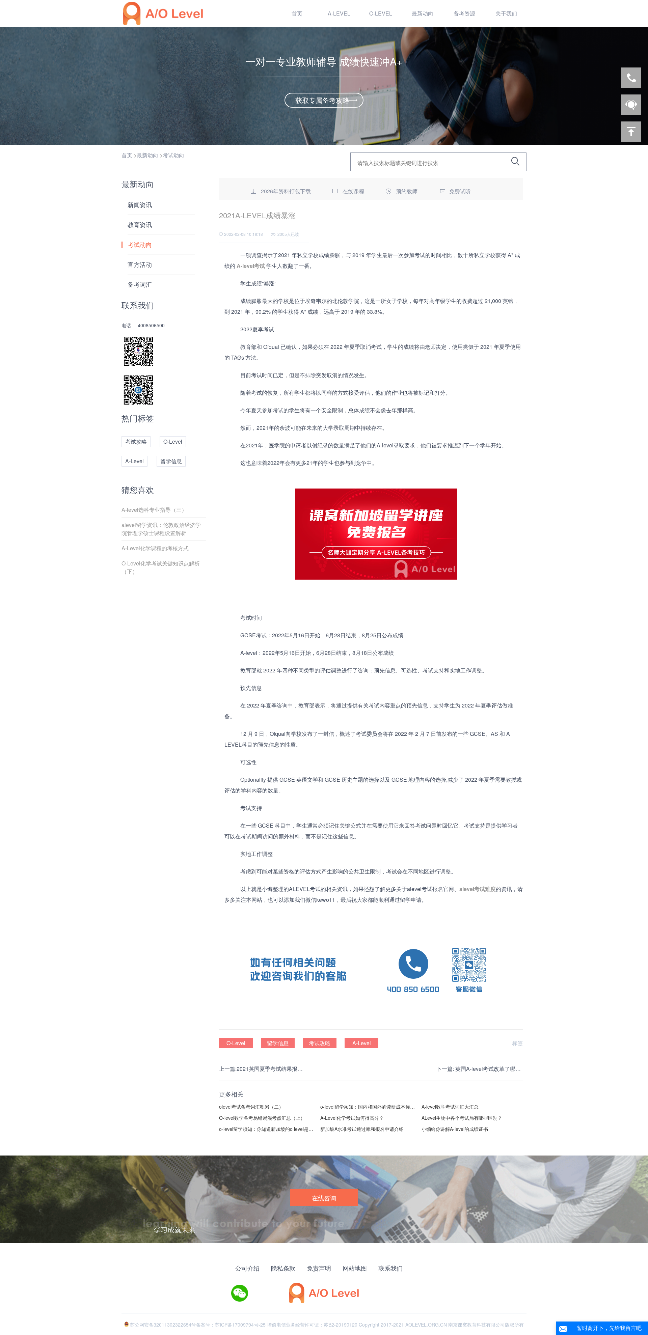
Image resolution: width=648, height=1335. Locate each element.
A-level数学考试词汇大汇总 (450, 1106)
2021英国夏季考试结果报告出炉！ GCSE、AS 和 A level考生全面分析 (270, 1069)
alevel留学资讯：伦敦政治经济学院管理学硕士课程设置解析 (161, 529)
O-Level (172, 441)
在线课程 (353, 191)
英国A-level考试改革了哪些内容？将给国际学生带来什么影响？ (489, 1069)
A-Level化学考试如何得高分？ (352, 1117)
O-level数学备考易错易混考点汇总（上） (262, 1117)
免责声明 (319, 1267)
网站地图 (355, 1267)
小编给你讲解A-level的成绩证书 (455, 1128)
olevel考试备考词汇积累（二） (251, 1106)
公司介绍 (247, 1267)
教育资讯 (140, 224)
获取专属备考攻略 (322, 100)
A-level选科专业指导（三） (154, 509)
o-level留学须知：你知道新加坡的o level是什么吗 (267, 1128)
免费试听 (460, 191)
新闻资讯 (140, 204)
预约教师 (406, 191)
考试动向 (173, 155)
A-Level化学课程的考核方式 (155, 548)
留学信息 (171, 461)
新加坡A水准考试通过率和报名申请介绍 (362, 1128)
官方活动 (140, 264)
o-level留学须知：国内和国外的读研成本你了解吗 (368, 1106)
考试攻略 (136, 441)
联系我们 (390, 1267)
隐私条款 (283, 1267)
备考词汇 (140, 284)
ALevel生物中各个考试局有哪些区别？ (462, 1117)
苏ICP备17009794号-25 (240, 1324)
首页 (297, 13)
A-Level (134, 461)
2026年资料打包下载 (286, 191)
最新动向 (147, 155)
